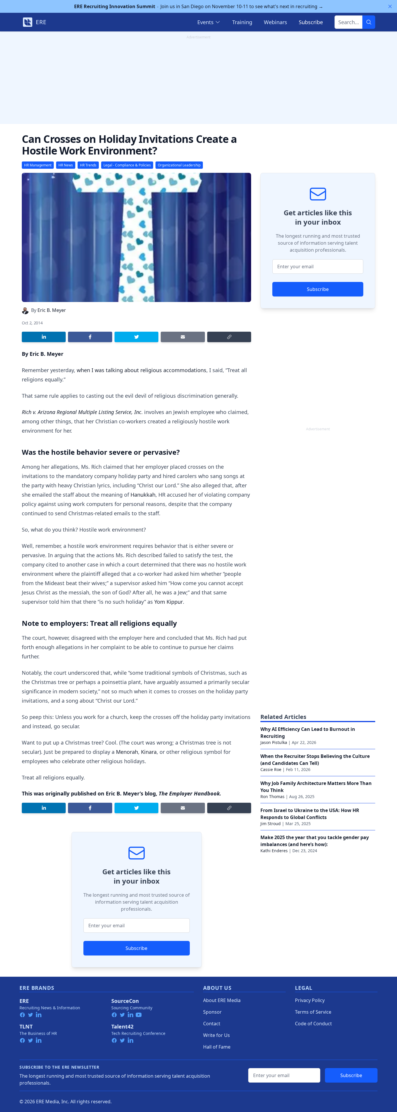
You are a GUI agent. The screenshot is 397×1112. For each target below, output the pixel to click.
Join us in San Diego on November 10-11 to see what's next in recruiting (198, 6)
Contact (211, 1023)
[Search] (368, 22)
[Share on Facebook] (90, 337)
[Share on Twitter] (136, 337)
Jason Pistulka (273, 742)
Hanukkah (142, 494)
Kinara (149, 751)
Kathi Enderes (274, 850)
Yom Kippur (168, 601)
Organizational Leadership (179, 165)
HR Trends (88, 165)
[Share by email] (183, 337)
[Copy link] (229, 337)
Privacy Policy (310, 1000)
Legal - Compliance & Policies (127, 165)
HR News (65, 165)
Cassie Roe (270, 769)
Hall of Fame (216, 1047)
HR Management (37, 165)
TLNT (26, 1026)
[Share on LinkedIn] (44, 337)
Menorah (127, 751)
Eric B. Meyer (51, 310)
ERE (24, 1000)
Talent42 (122, 1026)
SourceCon (125, 1000)
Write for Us (216, 1035)
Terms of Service (313, 1012)
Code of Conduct (313, 1023)
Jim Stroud (270, 823)
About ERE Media (222, 1000)
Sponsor (212, 1012)
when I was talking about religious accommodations (141, 370)
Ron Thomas (272, 796)
